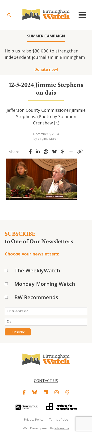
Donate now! (46, 69)
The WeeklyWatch (37, 270)
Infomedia (61, 428)
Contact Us (46, 380)
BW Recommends (36, 297)
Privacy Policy (33, 419)
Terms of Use (58, 419)
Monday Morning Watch (44, 283)
